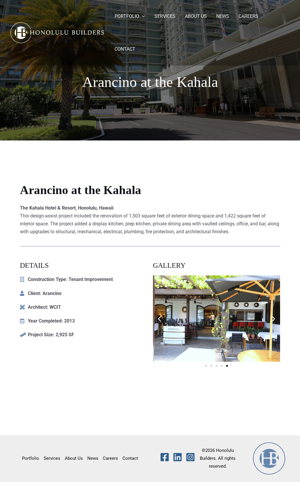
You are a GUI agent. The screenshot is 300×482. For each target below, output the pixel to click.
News (222, 16)
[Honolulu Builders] (57, 32)
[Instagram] (190, 457)
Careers (248, 16)
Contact (125, 49)
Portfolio (127, 16)
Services (164, 16)
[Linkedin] (177, 457)
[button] (142, 16)
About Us (196, 16)
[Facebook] (164, 457)
